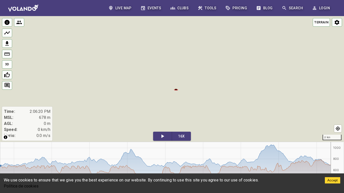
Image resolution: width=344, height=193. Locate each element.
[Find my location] (337, 128)
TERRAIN (321, 22)
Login (324, 8)
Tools (210, 8)
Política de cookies (21, 186)
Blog (268, 8)
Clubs (183, 8)
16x (181, 136)
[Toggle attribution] (6, 137)
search (296, 8)
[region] (172, 79)
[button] (176, 89)
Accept (332, 180)
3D (7, 64)
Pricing (239, 8)
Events (154, 8)
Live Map (123, 8)
